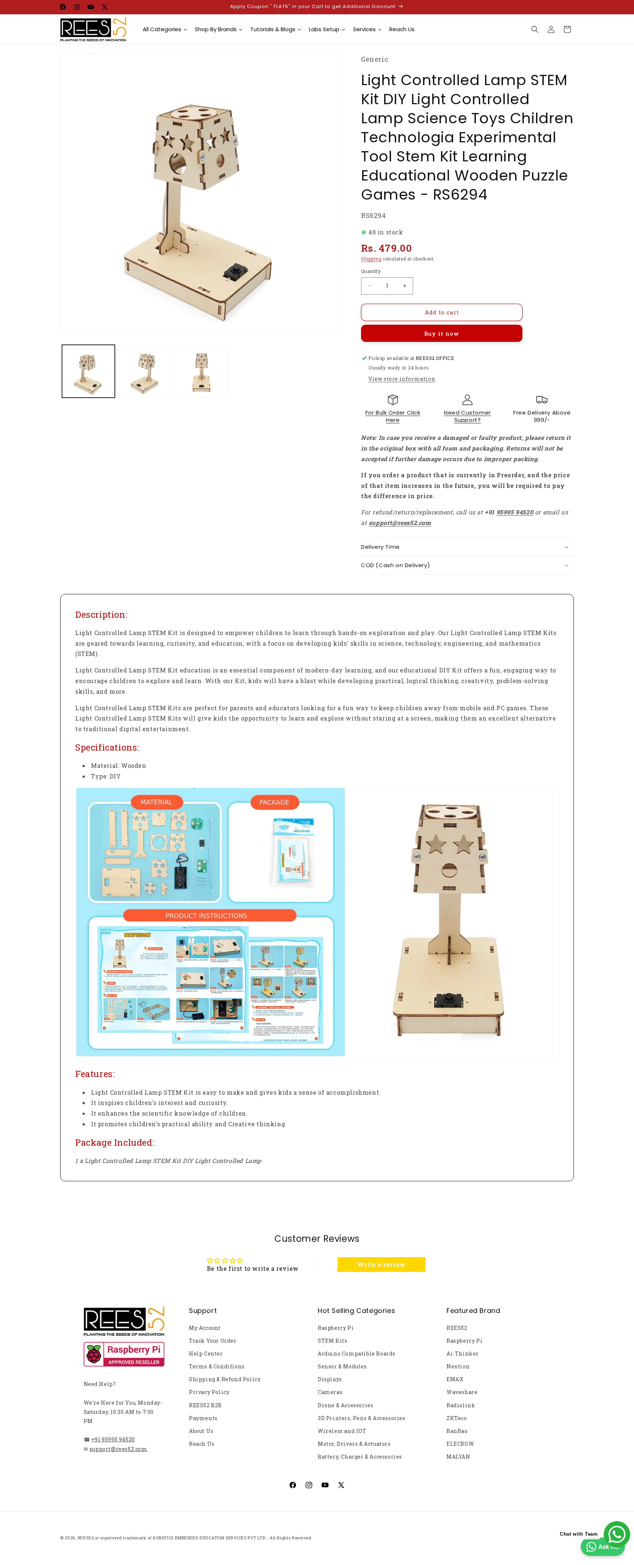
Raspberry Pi (336, 1327)
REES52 (457, 1327)
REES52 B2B (205, 1405)
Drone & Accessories (345, 1405)
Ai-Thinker (463, 1353)
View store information (401, 378)
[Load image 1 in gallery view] (88, 371)
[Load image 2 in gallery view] (145, 371)
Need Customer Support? (467, 416)
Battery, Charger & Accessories (360, 1456)
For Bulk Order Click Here (392, 416)
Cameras (330, 1392)
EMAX (455, 1379)
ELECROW (460, 1443)
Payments (203, 1418)
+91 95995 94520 (113, 1439)
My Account (205, 1327)
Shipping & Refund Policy (224, 1379)
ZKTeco (457, 1418)
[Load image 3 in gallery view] (201, 371)
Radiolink (461, 1405)
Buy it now (441, 333)
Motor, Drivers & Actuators (354, 1443)
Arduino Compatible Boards (357, 1353)
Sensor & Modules (342, 1366)
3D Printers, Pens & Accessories (361, 1418)
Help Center (206, 1353)
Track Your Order (213, 1340)
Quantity (371, 271)
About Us (201, 1430)
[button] (535, 29)
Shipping (371, 259)
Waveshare (462, 1392)
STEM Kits (332, 1340)
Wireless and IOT (342, 1430)
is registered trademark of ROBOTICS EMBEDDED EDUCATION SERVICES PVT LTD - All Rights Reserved (203, 1537)
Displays (330, 1379)
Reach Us (202, 1443)
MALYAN (458, 1456)
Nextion (458, 1366)
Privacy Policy (209, 1392)
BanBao (457, 1430)
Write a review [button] (381, 1264)
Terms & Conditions (217, 1366)
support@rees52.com (118, 1448)
